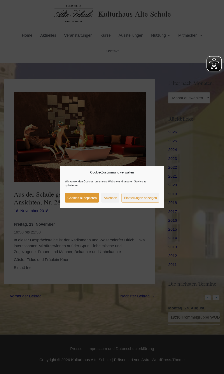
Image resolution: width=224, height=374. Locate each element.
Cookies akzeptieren (82, 197)
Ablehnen (110, 197)
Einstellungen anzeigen (140, 197)
